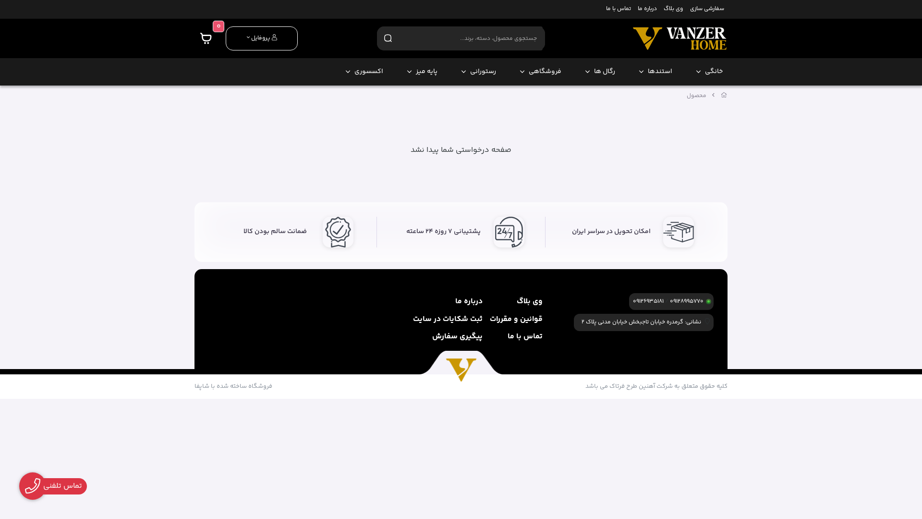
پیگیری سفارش (457, 337)
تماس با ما (618, 9)
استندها (660, 71)
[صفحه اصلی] (724, 95)
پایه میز (426, 71)
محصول (696, 95)
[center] (388, 38)
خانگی (714, 71)
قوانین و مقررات (516, 319)
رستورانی (483, 71)
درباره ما (647, 9)
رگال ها (604, 71)
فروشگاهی (545, 71)
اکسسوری (368, 71)
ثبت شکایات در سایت (448, 319)
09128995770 (687, 301)
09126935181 (648, 301)
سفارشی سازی (707, 9)
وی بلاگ (673, 9)
